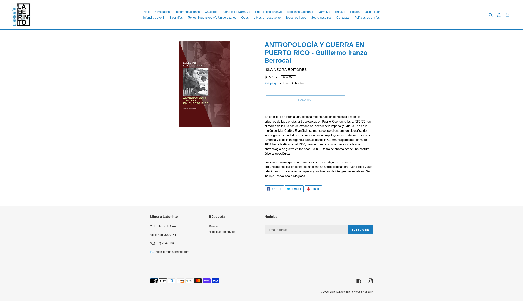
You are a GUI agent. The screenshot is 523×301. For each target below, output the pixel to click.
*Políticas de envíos (222, 231)
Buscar (214, 226)
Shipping (270, 83)
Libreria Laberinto (340, 291)
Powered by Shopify (362, 291)
